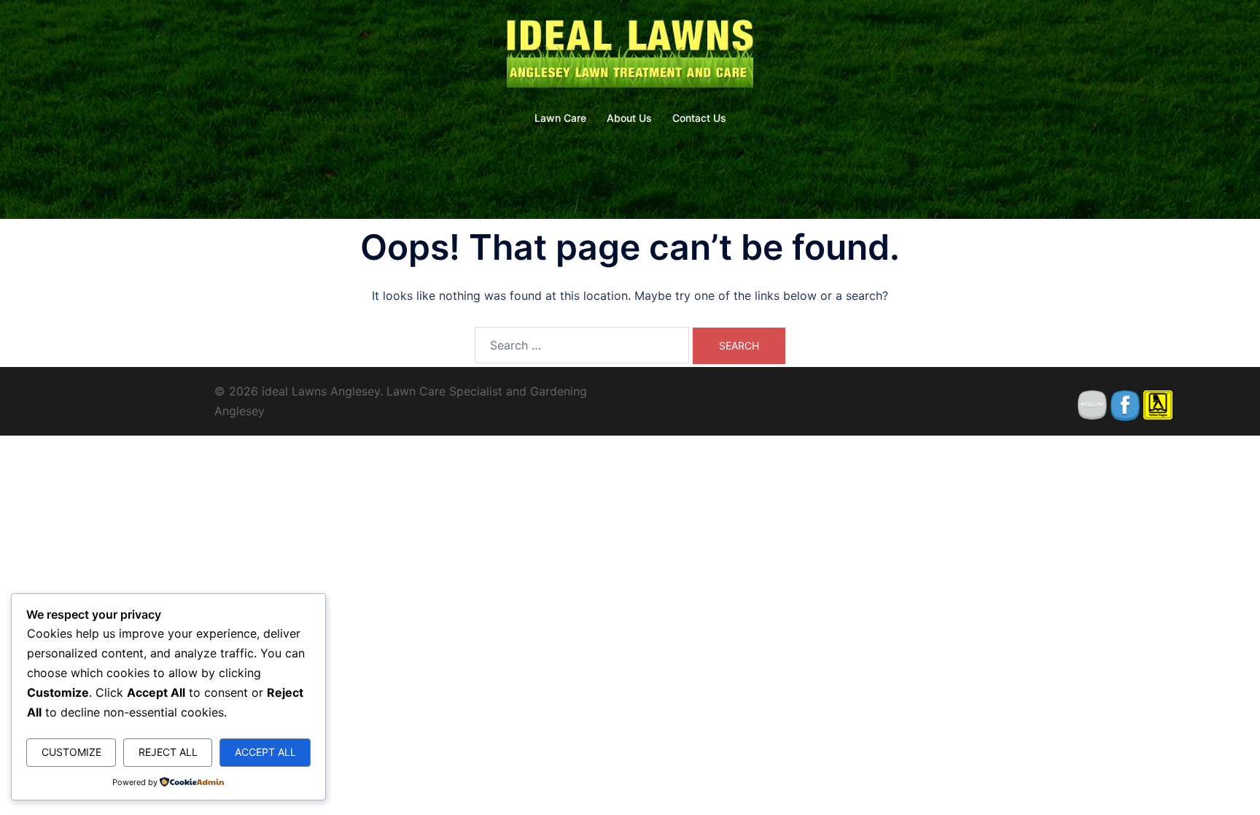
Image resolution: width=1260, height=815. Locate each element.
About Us (629, 118)
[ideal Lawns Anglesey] (630, 55)
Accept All (265, 752)
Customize (71, 752)
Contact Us (699, 118)
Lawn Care (560, 118)
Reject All (168, 752)
